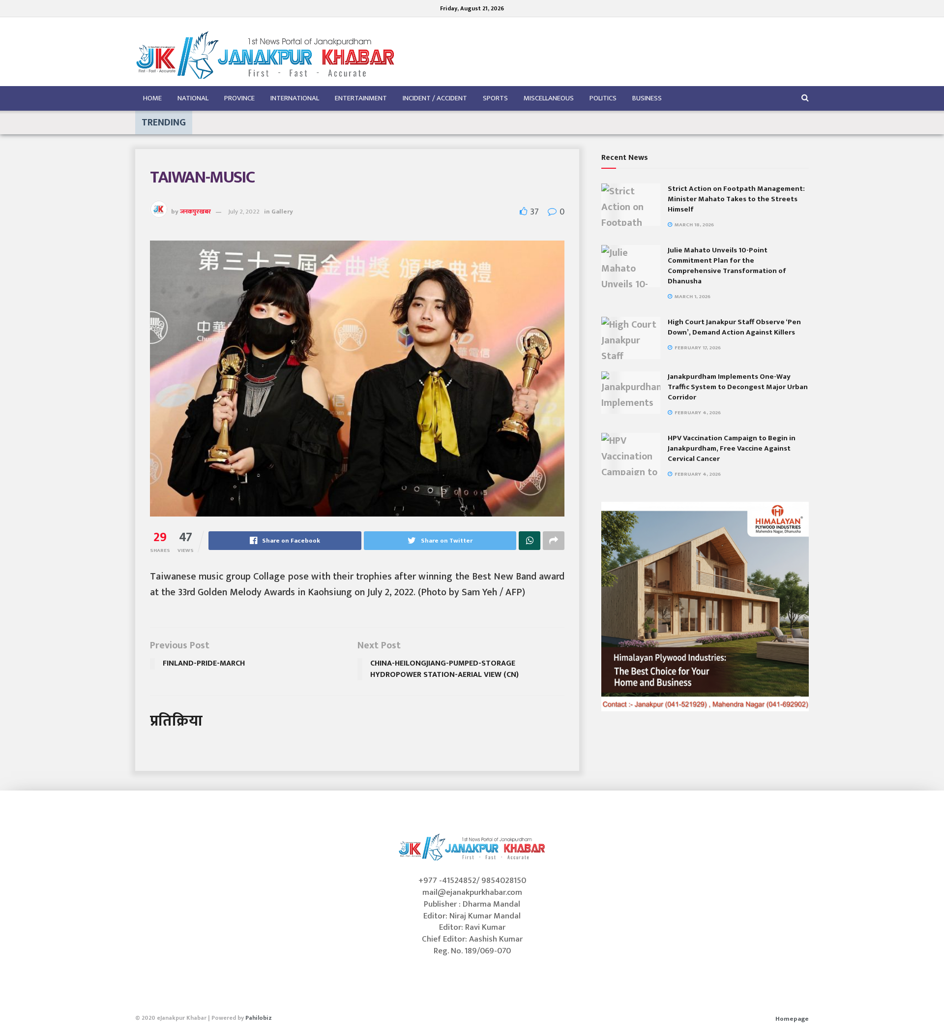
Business (647, 98)
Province (239, 98)
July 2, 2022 (244, 211)
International (294, 98)
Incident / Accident (435, 98)
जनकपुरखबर (195, 211)
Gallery (282, 211)
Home (152, 98)
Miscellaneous (549, 98)
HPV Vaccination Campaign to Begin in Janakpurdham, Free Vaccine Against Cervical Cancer (732, 448)
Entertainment (361, 98)
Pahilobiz (258, 1018)
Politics (603, 98)
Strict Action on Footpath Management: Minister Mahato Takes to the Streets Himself (736, 199)
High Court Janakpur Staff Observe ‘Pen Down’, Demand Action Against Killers (734, 327)
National (192, 98)
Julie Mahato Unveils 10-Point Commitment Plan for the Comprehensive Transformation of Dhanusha (727, 265)
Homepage (792, 1018)
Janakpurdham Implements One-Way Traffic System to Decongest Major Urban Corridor (738, 386)
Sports (495, 98)
